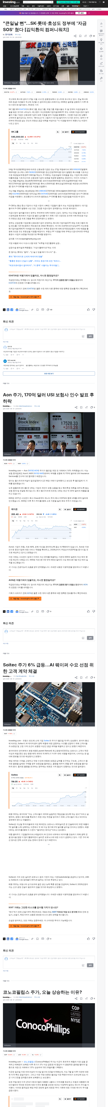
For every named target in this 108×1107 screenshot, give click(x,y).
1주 (17, 143)
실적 (93, 9)
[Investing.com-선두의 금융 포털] (11, 2)
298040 (42, 191)
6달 (24, 143)
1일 (13, 143)
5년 (32, 143)
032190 (16, 194)
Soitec (46, 740)
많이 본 (12, 9)
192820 (32, 172)
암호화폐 (57, 9)
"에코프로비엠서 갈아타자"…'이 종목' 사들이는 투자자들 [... (34, 265)
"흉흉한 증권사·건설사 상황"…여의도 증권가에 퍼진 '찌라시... (35, 261)
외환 (52, 9)
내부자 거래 (73, 9)
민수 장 (10, 346)
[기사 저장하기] (80, 36)
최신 (5, 9)
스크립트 (98, 9)
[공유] (75, 36)
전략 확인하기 (29, 778)
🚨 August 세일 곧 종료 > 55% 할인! (68, 2)
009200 (76, 169)
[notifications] (100, 2)
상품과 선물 (45, 9)
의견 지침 (5, 342)
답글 (7, 354)
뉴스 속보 (19, 9)
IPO (63, 9)
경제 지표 (37, 9)
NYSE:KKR (38, 473)
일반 (67, 9)
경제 (25, 9)
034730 (22, 109)
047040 (44, 194)
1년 (28, 143)
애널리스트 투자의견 (84, 9)
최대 (36, 143)
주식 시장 (30, 9)
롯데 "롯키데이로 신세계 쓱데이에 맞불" (26, 256)
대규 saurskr (12, 360)
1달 (20, 143)
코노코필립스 (29, 1062)
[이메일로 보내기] (42, 309)
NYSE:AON (33, 470)
